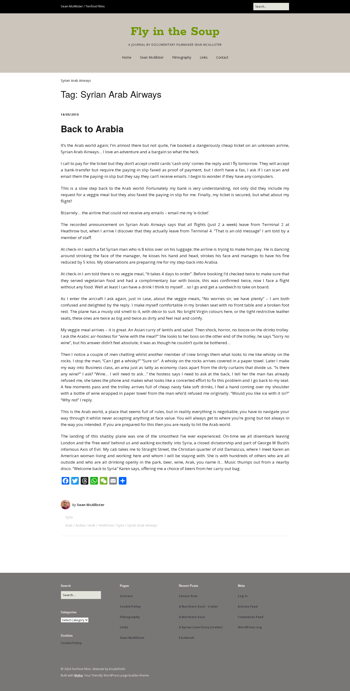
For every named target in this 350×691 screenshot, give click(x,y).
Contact (222, 57)
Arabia (80, 525)
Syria (69, 517)
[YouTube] (219, 6)
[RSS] (248, 6)
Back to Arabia (92, 128)
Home (126, 57)
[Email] (237, 6)
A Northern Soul (192, 617)
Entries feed (248, 606)
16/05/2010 (70, 115)
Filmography (181, 57)
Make (78, 675)
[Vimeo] (228, 6)
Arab (68, 525)
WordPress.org (250, 627)
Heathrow (106, 525)
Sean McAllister (152, 57)
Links (204, 57)
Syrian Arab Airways (142, 525)
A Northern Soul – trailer (198, 606)
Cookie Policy (71, 643)
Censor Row (188, 596)
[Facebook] (202, 6)
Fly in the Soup (175, 31)
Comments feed (250, 617)
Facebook (186, 637)
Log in (243, 596)
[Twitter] (210, 6)
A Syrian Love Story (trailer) (200, 627)
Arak (91, 525)
